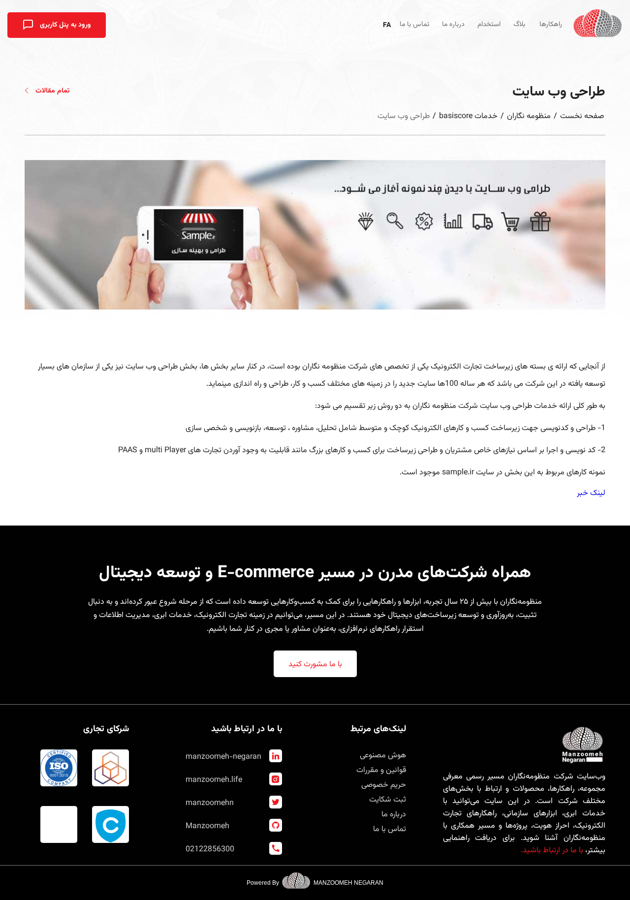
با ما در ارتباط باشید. (552, 850)
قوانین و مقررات (381, 770)
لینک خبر (591, 493)
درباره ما (453, 24)
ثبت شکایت (387, 800)
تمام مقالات (51, 91)
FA (387, 25)
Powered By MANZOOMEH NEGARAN (315, 882)
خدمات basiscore (468, 116)
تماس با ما (414, 24)
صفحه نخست (582, 116)
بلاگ (519, 24)
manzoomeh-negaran (223, 757)
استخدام (489, 24)
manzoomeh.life (214, 780)
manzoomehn (210, 803)
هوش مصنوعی (383, 755)
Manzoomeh (207, 826)
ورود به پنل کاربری (64, 25)
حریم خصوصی (383, 785)
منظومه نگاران (529, 116)
